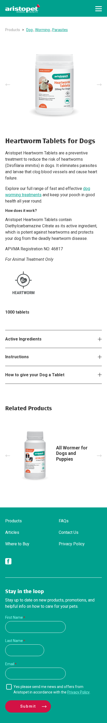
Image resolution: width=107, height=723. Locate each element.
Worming (42, 30)
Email (9, 664)
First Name (14, 617)
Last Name (14, 641)
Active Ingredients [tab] (23, 339)
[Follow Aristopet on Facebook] (8, 562)
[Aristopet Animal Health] (22, 8)
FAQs (64, 520)
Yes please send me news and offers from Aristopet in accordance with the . (52, 689)
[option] (53, 84)
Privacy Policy (72, 543)
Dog (29, 30)
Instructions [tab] (17, 356)
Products (12, 30)
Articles (12, 532)
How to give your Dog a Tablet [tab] (34, 374)
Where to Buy (17, 543)
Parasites (60, 30)
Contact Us (68, 532)
